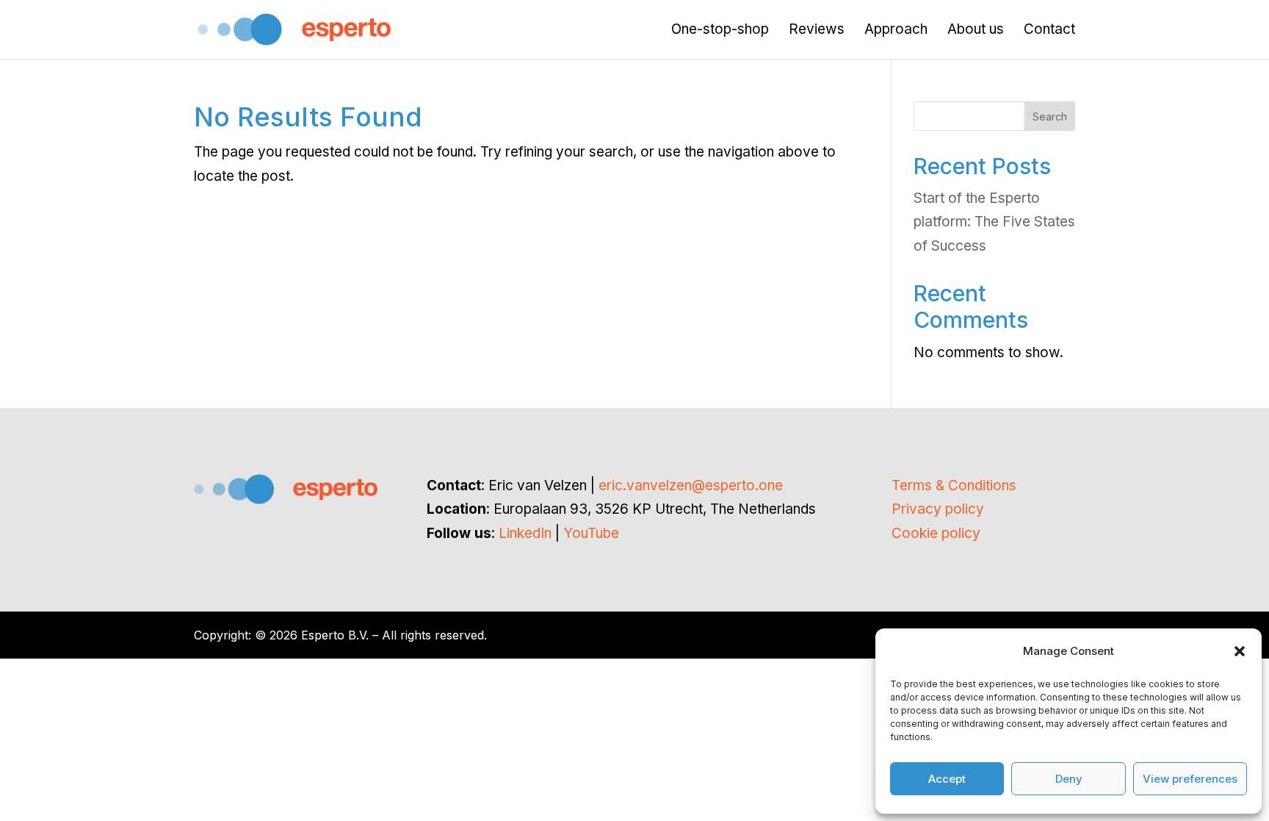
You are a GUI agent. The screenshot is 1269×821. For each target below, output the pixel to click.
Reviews (817, 30)
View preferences (1190, 779)
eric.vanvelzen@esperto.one (691, 485)
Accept (947, 779)
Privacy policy (938, 509)
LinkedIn (525, 533)
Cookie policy (936, 533)
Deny (1068, 779)
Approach (896, 30)
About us (975, 30)
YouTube (591, 533)
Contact (1049, 30)
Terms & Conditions (954, 485)
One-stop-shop (720, 30)
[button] (1239, 651)
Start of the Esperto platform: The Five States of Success (994, 222)
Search (1050, 116)
